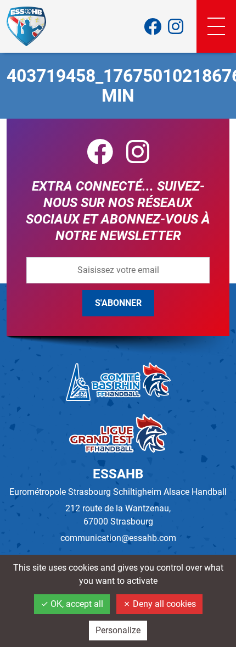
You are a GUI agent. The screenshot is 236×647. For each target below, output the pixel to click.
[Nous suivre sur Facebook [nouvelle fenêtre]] (152, 26)
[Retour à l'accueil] (26, 26)
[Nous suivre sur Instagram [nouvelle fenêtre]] (175, 26)
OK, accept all (75, 604)
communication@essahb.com (118, 538)
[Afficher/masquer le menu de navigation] (216, 26)
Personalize (118, 630)
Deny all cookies (163, 604)
